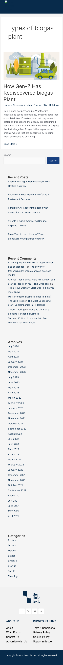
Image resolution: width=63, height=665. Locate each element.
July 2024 (13, 346)
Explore (12, 540)
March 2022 (14, 459)
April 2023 (13, 392)
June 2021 (13, 506)
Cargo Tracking (16, 309)
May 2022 (13, 449)
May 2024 (13, 351)
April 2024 (13, 356)
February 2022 (16, 464)
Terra (11, 318)
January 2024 (15, 361)
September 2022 (17, 428)
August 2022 (15, 434)
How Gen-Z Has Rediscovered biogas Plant (28, 92)
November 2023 (17, 372)
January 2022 (15, 469)
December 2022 (17, 413)
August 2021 (15, 495)
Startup (38, 105)
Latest (29, 105)
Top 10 (11, 571)
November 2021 (16, 480)
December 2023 (17, 367)
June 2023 (14, 382)
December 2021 (16, 475)
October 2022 (15, 423)
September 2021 (17, 490)
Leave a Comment (14, 105)
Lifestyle (12, 561)
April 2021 (13, 516)
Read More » (10, 144)
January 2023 (15, 408)
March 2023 (14, 397)
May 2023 (13, 387)
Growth (12, 545)
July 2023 (13, 377)
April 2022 (13, 454)
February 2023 (16, 403)
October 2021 (15, 485)
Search (7, 155)
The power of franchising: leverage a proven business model (29, 270)
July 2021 (13, 500)
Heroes (12, 550)
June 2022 (13, 444)
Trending (12, 576)
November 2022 (17, 418)
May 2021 (13, 511)
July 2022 (13, 439)
